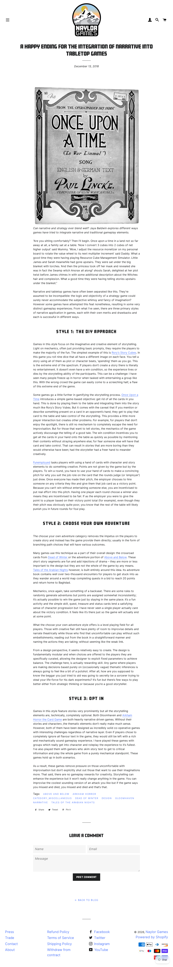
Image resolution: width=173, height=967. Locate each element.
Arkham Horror (84, 794)
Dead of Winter (58, 557)
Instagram (101, 944)
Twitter (99, 938)
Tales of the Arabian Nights (50, 570)
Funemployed (41, 462)
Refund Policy (58, 932)
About (10, 950)
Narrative (40, 802)
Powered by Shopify (152, 937)
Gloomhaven (124, 798)
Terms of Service (60, 938)
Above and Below (115, 557)
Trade (9, 938)
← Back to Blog (86, 900)
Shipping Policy (59, 944)
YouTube (100, 950)
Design (107, 798)
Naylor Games (157, 932)
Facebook (101, 932)
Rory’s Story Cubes (124, 352)
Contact (11, 944)
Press (9, 932)
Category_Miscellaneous (52, 798)
